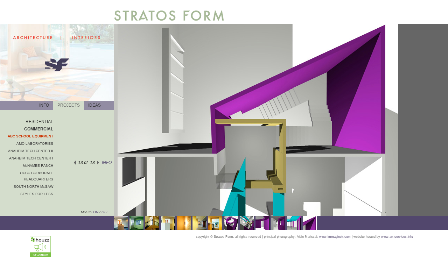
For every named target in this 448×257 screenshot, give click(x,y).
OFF (105, 212)
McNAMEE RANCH (38, 165)
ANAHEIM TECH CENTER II (30, 151)
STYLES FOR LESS (36, 194)
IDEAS (94, 105)
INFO (44, 105)
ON (95, 212)
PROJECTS (68, 105)
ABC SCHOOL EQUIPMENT (30, 136)
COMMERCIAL (38, 129)
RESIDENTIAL (39, 121)
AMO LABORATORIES (34, 143)
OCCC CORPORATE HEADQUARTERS (36, 176)
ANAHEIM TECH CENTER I (31, 158)
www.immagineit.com (335, 236)
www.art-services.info (397, 236)
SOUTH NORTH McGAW (33, 186)
